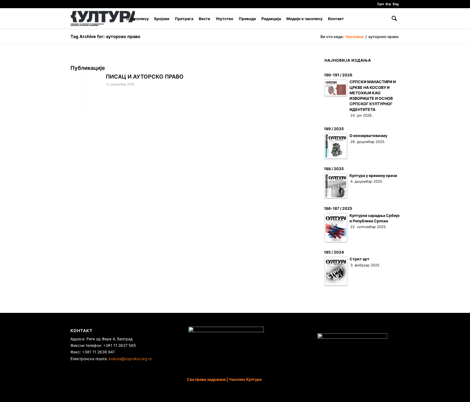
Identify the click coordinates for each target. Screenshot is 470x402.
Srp (388, 4)
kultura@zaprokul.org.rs (130, 358)
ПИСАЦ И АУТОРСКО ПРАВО (145, 76)
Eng (396, 4)
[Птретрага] (394, 18)
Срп (380, 4)
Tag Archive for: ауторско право (105, 36)
